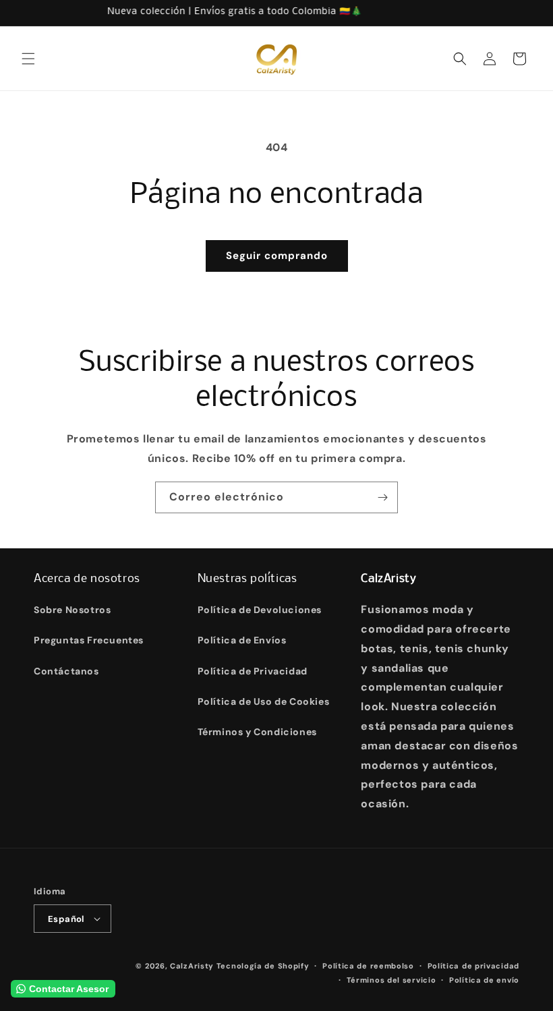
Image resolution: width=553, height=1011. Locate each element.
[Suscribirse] (382, 497)
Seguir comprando (277, 255)
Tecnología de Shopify (263, 966)
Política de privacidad (473, 966)
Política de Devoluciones (260, 610)
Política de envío (484, 980)
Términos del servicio (391, 980)
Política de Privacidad (253, 671)
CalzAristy (192, 966)
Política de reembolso (368, 966)
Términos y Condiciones (257, 732)
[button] (28, 59)
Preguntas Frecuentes (89, 640)
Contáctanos (66, 671)
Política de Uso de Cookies (264, 701)
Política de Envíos (242, 640)
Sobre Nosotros (72, 610)
